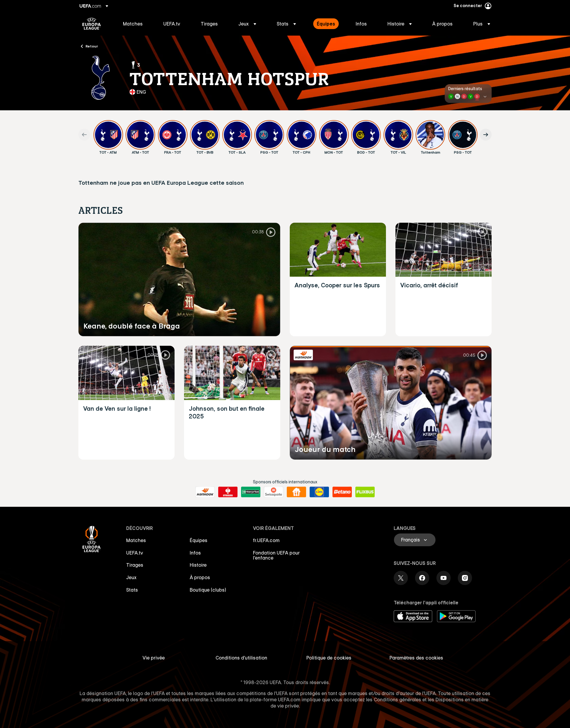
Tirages (134, 565)
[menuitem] (135, 23)
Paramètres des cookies (416, 657)
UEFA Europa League (91, 24)
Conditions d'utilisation (241, 657)
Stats (132, 589)
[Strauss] (228, 492)
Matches (136, 540)
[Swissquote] (273, 492)
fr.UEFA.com (266, 540)
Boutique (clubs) (208, 589)
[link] (133, 23)
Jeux (131, 577)
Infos (195, 552)
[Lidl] (319, 492)
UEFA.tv (134, 552)
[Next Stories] (486, 135)
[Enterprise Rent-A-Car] (250, 492)
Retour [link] (92, 46)
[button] (247, 23)
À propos (200, 577)
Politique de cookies (329, 657)
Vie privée (153, 657)
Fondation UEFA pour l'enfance (276, 555)
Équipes (199, 540)
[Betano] (342, 492)
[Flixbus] (365, 492)
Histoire (198, 565)
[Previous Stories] (84, 135)
